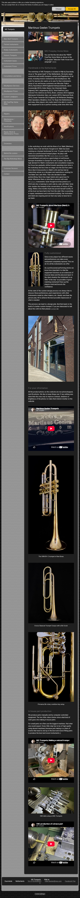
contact (53, 309)
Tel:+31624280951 (34, 881)
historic (33, 182)
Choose (58, 9)
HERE (54, 62)
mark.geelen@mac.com (53, 881)
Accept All (72, 9)
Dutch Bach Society (57, 156)
